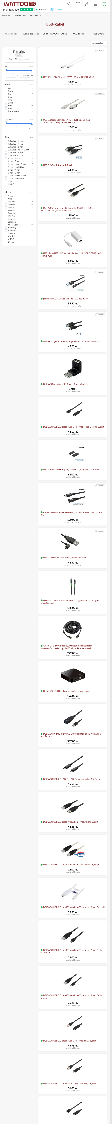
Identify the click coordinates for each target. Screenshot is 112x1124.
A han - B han (14, 161)
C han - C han (14, 172)
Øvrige (11, 242)
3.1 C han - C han (15, 155)
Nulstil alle (19, 55)
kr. (18, 75)
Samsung (12, 227)
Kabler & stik (21, 15)
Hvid (10, 99)
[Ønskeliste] (78, 4)
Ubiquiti (11, 233)
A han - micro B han (17, 164)
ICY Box (11, 216)
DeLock (11, 201)
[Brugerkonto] (87, 4)
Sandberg (12, 230)
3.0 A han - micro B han (18, 149)
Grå (9, 94)
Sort (10, 105)
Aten (10, 198)
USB (10, 181)
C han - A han (14, 170)
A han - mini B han (16, 167)
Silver (10, 102)
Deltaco (11, 204)
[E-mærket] (56, 9)
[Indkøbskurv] (104, 4)
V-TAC (11, 239)
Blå (9, 88)
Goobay (11, 213)
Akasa (10, 196)
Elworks (11, 210)
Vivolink (12, 236)
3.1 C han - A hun (15, 152)
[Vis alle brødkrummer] (40, 15)
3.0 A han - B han (15, 146)
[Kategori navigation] (95, 4)
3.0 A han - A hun (15, 144)
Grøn (10, 91)
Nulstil (31, 66)
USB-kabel (33, 15)
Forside (6, 15)
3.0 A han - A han (15, 141)
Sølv (10, 108)
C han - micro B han (17, 175)
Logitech (12, 221)
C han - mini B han (16, 178)
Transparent (13, 111)
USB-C (11, 184)
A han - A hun (14, 158)
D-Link (11, 207)
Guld (10, 97)
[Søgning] (69, 4)
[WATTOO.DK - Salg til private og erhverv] (19, 4)
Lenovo (11, 219)
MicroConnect (14, 224)
